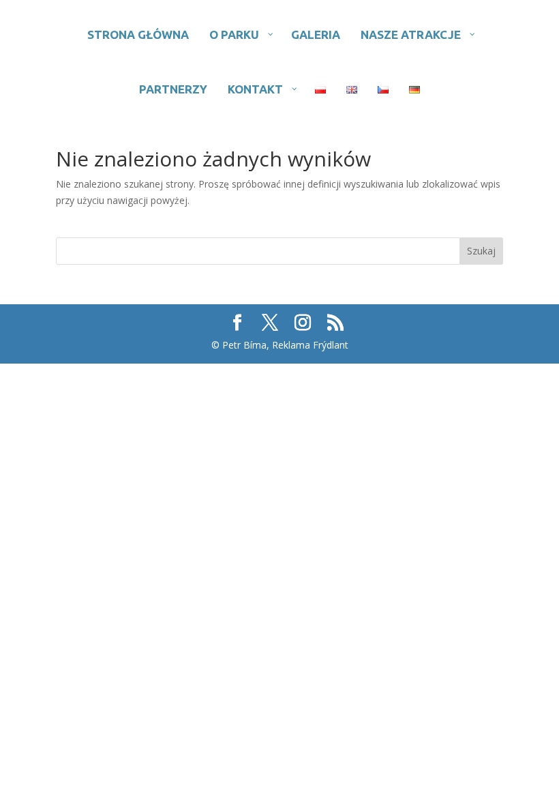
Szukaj (481, 250)
